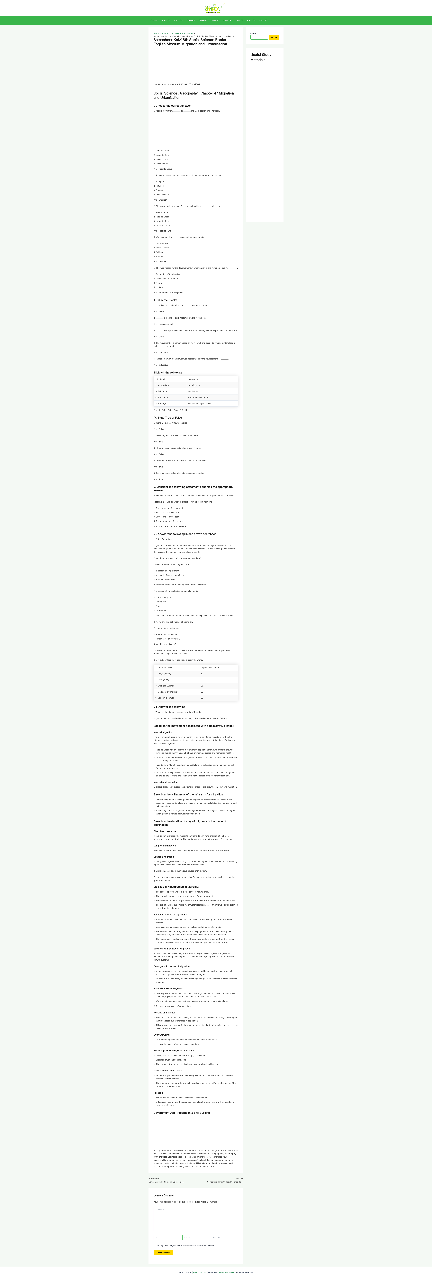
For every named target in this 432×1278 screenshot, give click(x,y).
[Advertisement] (196, 66)
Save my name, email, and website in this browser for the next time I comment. (186, 1246)
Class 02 (166, 20)
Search (253, 33)
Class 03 (178, 20)
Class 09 (251, 20)
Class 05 (203, 20)
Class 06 (215, 20)
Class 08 (239, 20)
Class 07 (227, 20)
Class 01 (154, 20)
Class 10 (263, 20)
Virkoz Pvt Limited (226, 1272)
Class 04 (191, 20)
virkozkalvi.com (199, 1272)
